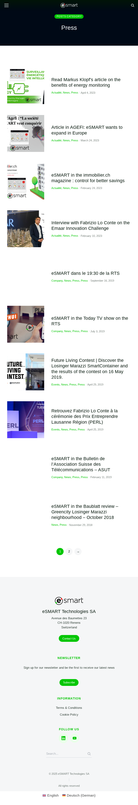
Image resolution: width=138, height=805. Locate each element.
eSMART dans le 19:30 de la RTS (85, 273)
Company (57, 280)
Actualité (56, 92)
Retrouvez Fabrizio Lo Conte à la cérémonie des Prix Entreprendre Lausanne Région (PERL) (84, 416)
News (66, 92)
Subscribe (69, 682)
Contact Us (69, 638)
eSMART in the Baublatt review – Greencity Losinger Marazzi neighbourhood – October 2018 (84, 512)
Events (55, 384)
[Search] (89, 753)
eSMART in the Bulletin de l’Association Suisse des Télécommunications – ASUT (80, 464)
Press (74, 92)
